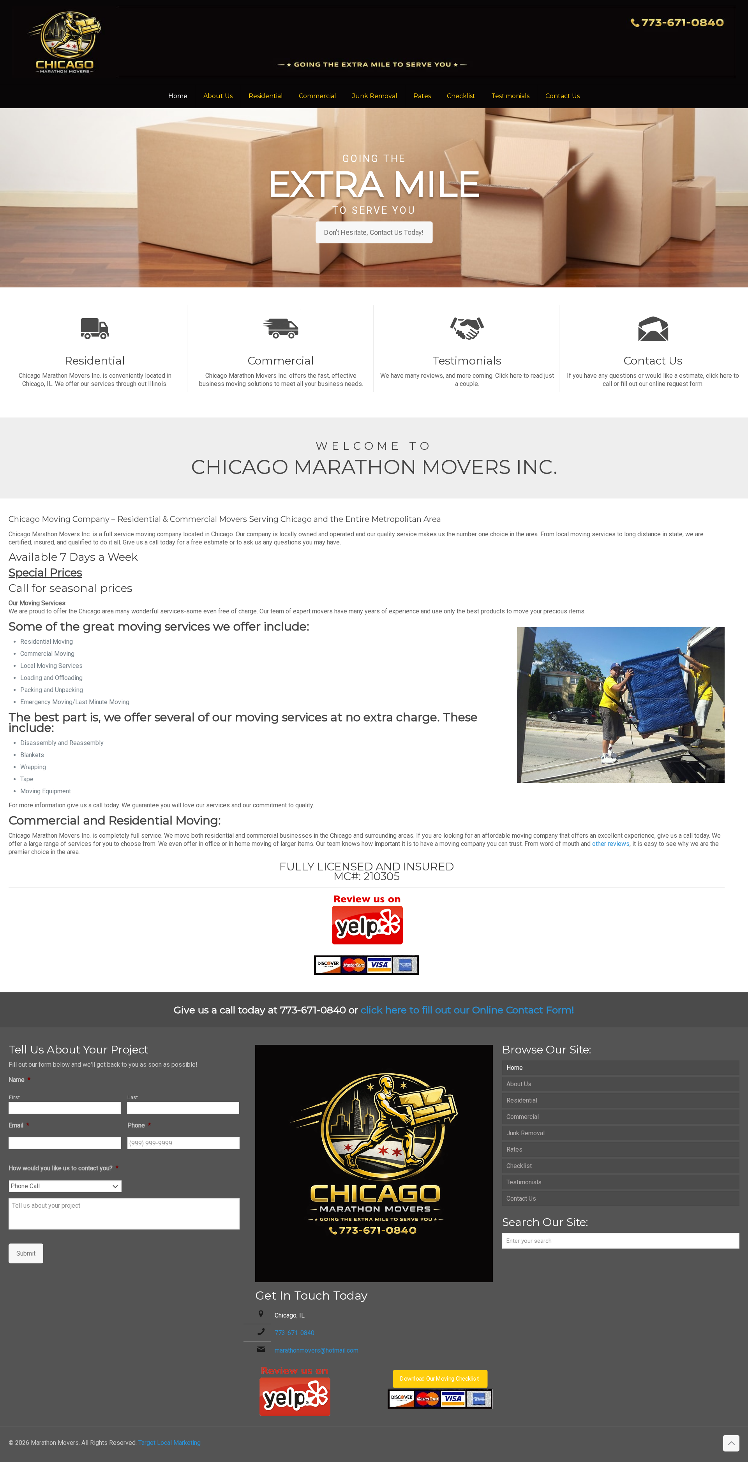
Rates (514, 1149)
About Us (518, 1084)
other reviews (611, 843)
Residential (521, 1100)
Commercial (522, 1116)
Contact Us (521, 1198)
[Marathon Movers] (374, 42)
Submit (25, 1253)
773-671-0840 (294, 1333)
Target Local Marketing (169, 1442)
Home (514, 1067)
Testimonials (524, 1182)
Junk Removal (525, 1133)
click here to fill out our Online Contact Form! (467, 1010)
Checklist (519, 1166)
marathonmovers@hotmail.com (316, 1350)
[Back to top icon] (731, 1443)
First (14, 1097)
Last (132, 1097)
